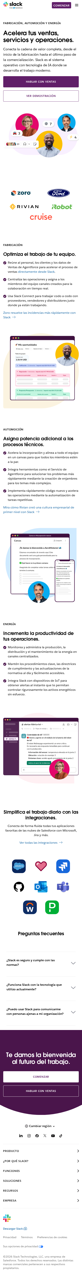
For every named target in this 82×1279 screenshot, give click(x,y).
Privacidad (9, 1237)
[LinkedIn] (21, 1136)
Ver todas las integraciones (38, 843)
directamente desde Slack (36, 272)
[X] (45, 1136)
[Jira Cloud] (63, 866)
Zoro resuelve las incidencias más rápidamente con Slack (39, 315)
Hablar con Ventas (41, 81)
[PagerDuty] (52, 907)
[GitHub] (19, 887)
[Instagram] (29, 1136)
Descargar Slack (13, 1228)
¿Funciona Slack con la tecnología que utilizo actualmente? (34, 987)
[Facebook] (37, 1136)
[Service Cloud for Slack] (41, 866)
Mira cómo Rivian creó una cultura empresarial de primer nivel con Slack (38, 509)
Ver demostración (41, 96)
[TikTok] (61, 1136)
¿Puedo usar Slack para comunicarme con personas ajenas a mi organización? (35, 1011)
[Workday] (30, 907)
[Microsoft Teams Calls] (63, 887)
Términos (27, 1237)
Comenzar (61, 5)
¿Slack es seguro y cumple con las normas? (30, 962)
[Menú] (76, 5)
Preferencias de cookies (52, 1237)
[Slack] (13, 5)
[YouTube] (53, 1136)
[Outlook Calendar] (41, 887)
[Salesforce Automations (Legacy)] (19, 866)
